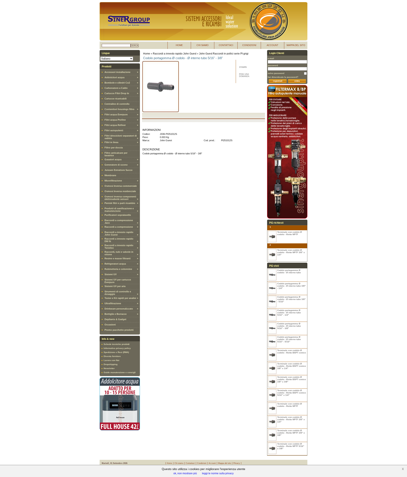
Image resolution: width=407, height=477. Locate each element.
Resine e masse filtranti (118, 258)
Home (146, 53)
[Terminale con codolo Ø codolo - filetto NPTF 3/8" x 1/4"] (272, 255)
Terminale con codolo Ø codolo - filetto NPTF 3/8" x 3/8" (291, 432)
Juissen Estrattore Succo (118, 170)
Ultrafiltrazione (113, 303)
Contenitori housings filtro (119, 109)
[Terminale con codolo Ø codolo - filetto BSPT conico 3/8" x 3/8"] (272, 382)
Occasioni (110, 324)
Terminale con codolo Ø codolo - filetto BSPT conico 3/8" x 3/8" (291, 379)
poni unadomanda (244, 75)
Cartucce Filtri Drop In (117, 93)
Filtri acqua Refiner (115, 125)
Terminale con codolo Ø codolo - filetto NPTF (289, 233)
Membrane (110, 175)
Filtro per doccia (114, 147)
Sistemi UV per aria (115, 286)
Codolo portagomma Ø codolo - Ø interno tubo (289, 271)
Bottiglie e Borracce (116, 314)
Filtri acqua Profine (115, 120)
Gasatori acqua (113, 159)
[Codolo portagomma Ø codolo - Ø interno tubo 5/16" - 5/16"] (272, 341)
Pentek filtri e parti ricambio (120, 203)
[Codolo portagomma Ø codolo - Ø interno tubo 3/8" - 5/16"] (272, 301)
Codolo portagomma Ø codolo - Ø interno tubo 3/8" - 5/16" (291, 299)
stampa (243, 67)
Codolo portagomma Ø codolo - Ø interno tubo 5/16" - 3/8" (289, 325)
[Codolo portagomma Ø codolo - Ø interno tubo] (272, 275)
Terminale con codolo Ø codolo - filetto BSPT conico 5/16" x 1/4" (291, 392)
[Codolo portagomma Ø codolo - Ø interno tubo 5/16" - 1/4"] (272, 315)
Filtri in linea (111, 142)
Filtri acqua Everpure (116, 114)
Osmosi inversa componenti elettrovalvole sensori (120, 197)
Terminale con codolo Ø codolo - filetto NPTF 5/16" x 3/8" (290, 446)
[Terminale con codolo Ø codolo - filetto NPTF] (272, 237)
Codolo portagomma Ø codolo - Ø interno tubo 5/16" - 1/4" (289, 312)
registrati (277, 81)
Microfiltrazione (113, 180)
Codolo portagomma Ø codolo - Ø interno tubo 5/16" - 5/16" (289, 339)
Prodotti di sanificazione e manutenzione (119, 209)
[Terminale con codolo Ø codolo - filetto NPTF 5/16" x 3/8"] (272, 448)
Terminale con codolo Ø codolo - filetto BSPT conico (291, 351)
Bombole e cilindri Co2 (117, 82)
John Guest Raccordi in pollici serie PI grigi (223, 53)
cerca (134, 45)
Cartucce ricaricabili (116, 98)
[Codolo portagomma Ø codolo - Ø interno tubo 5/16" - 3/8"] (272, 328)
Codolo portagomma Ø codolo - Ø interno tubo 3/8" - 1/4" (291, 285)
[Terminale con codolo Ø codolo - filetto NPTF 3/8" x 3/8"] (272, 435)
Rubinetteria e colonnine (118, 269)
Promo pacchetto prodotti (119, 330)
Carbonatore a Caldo (116, 88)
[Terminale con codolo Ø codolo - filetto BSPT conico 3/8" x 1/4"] (272, 368)
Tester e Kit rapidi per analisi (120, 298)
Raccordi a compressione (119, 227)
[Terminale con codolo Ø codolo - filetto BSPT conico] (272, 355)
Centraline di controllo (117, 104)
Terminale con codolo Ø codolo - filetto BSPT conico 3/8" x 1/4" (291, 366)
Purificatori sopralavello (118, 215)
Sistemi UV (111, 274)
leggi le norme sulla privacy (218, 473)
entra (297, 81)
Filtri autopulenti (114, 130)
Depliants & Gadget (115, 319)
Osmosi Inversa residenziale (120, 191)
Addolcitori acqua (114, 77)
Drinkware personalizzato (119, 308)
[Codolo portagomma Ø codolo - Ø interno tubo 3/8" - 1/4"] (272, 288)
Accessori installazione (117, 72)
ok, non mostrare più (185, 473)
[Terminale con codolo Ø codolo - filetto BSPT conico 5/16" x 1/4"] (272, 395)
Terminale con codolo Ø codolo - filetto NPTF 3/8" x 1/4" (291, 252)
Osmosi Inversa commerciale (121, 186)
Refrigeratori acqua (115, 263)
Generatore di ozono (116, 164)
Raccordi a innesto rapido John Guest (174, 53)
